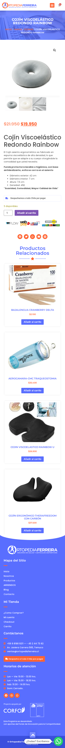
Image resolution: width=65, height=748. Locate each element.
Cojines (28, 29)
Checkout (9, 621)
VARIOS (18, 29)
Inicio (8, 29)
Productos (9, 580)
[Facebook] (6, 695)
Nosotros (9, 576)
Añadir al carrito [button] (32, 321)
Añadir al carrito (26, 212)
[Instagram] (11, 695)
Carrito (7, 626)
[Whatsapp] (17, 695)
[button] (52, 5)
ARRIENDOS (10, 585)
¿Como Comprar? (14, 612)
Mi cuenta (9, 617)
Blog (6, 589)
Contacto (9, 594)
